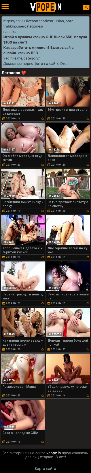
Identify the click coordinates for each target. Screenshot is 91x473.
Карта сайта (45, 468)
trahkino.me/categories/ (23, 26)
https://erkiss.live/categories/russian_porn (38, 21)
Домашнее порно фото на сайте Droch (36, 63)
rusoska (9, 31)
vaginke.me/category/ (21, 58)
